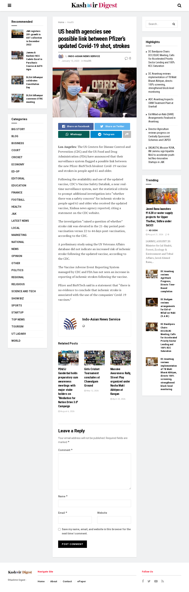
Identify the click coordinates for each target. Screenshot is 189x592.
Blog (14, 136)
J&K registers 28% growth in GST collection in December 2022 (34, 38)
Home (61, 22)
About (53, 581)
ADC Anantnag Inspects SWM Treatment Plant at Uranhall (160, 103)
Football (18, 199)
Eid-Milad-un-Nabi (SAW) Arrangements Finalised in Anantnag (162, 118)
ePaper (81, 581)
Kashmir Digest (17, 580)
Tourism (17, 326)
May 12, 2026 (92, 390)
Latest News (20, 220)
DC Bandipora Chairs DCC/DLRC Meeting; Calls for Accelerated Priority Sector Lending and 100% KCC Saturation (161, 58)
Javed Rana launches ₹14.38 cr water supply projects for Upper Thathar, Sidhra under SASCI (159, 217)
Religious (18, 284)
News (15, 249)
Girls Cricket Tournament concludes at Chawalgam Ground (92, 377)
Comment (65, 450)
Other (15, 263)
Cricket (17, 157)
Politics (17, 270)
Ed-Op (15, 171)
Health (70, 22)
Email (62, 512)
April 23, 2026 (118, 399)
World (15, 340)
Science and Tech (23, 291)
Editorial (18, 178)
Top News (18, 319)
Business (17, 143)
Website (102, 512)
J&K (13, 213)
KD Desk (153, 230)
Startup (17, 312)
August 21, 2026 (155, 234)
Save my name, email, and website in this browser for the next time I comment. (96, 531)
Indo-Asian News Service (84, 56)
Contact (67, 581)
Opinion (16, 256)
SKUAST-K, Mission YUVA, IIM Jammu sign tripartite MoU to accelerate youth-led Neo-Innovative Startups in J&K (161, 155)
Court (15, 150)
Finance (16, 192)
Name (63, 496)
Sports (16, 305)
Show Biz (17, 298)
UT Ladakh (18, 333)
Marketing (19, 235)
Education (18, 185)
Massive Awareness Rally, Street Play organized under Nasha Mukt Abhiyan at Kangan (120, 381)
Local (15, 227)
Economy (17, 164)
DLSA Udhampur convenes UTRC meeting (34, 98)
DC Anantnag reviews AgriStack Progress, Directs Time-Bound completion (168, 281)
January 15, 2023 (70, 60)
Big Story (18, 129)
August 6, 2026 (67, 411)
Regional (17, 277)
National (17, 242)
